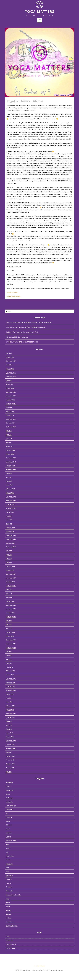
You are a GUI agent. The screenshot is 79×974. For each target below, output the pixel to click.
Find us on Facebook (40, 970)
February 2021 (10, 450)
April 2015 (9, 663)
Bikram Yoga (9, 790)
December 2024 (11, 372)
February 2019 (10, 527)
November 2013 (11, 713)
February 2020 (10, 489)
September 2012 (11, 748)
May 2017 (9, 593)
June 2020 (9, 473)
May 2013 (9, 725)
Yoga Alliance (10, 922)
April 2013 (9, 729)
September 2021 (11, 427)
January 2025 (10, 368)
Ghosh (8, 829)
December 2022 (11, 392)
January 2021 (10, 454)
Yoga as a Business (11, 925)
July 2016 (9, 620)
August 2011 (10, 768)
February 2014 (10, 706)
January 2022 (10, 415)
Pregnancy (9, 887)
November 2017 (11, 578)
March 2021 (9, 446)
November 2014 (11, 682)
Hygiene (8, 836)
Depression (9, 809)
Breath (8, 794)
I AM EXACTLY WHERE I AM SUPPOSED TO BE (22, 342)
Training (8, 914)
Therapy (8, 910)
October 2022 (10, 400)
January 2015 (10, 675)
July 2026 (9, 353)
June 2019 (9, 516)
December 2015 (11, 640)
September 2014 (11, 690)
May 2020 (9, 477)
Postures (9, 879)
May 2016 (9, 628)
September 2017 (11, 585)
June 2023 (9, 380)
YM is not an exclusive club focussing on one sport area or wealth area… (29, 322)
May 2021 (9, 438)
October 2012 (10, 744)
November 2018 (11, 539)
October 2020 (10, 465)
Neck (7, 867)
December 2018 (11, 535)
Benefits (8, 786)
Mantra (8, 848)
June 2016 (9, 624)
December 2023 (11, 376)
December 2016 (11, 605)
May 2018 (9, 558)
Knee (7, 844)
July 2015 (9, 651)
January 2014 (10, 709)
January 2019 (10, 531)
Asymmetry (9, 782)
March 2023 (9, 384)
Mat (7, 852)
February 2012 (10, 756)
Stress (8, 902)
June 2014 (9, 698)
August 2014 (10, 694)
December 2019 (11, 496)
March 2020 (9, 485)
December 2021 (11, 419)
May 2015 (9, 659)
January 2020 (10, 492)
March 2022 (9, 407)
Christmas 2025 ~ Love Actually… (17, 337)
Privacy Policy (39, 966)
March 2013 (9, 733)
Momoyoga (9, 863)
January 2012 (10, 760)
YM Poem (9, 918)
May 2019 (9, 520)
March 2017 (9, 597)
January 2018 (10, 570)
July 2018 (9, 551)
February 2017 (10, 601)
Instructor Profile (11, 840)
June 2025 (9, 365)
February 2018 (10, 566)
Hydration (9, 833)
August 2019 (10, 512)
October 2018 (10, 543)
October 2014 (10, 686)
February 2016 (10, 632)
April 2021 (9, 442)
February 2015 (10, 671)
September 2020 (11, 469)
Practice (8, 883)
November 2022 (11, 396)
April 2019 (9, 523)
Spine (7, 898)
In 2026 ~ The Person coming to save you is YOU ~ (22, 332)
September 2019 (11, 508)
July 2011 (9, 771)
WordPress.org (10, 948)
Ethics (8, 821)
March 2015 (9, 667)
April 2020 (9, 481)
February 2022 (10, 411)
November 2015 (11, 644)
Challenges (9, 798)
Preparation (9, 891)
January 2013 (10, 737)
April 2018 (9, 562)
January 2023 (10, 388)
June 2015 (9, 655)
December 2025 (11, 361)
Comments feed (11, 944)
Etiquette (9, 825)
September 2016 (11, 616)
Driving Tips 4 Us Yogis (13, 296)
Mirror (8, 860)
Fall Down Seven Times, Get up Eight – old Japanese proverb (25, 327)
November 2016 (11, 609)
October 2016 (10, 613)
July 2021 (9, 430)
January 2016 (10, 636)
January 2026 (10, 357)
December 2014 (11, 678)
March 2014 (9, 702)
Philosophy (9, 875)
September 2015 (11, 647)
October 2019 (10, 504)
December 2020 (11, 458)
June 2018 (9, 554)
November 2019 (11, 500)
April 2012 (9, 752)
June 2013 (9, 721)
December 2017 (11, 574)
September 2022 (11, 403)
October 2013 (10, 717)
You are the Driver (12, 292)
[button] (39, 20)
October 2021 (10, 423)
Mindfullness (10, 856)
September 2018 (11, 547)
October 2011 (10, 764)
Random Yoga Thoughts (13, 895)
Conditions (9, 802)
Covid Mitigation (11, 805)
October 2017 (10, 582)
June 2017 (9, 589)
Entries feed (9, 940)
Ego (7, 813)
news (7, 871)
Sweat (8, 906)
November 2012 (11, 740)
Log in (8, 936)
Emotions (9, 817)
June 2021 (9, 434)
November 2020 (11, 462)
